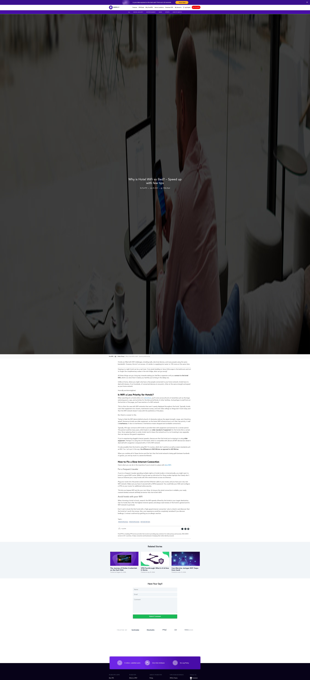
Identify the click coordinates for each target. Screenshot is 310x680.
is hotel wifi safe (145, 522)
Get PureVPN (196, 7)
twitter (185, 529)
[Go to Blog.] (115, 356)
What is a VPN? (133, 678)
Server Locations (159, 7)
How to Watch (177, 12)
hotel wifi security (134, 522)
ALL (129, 12)
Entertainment (151, 12)
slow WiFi (168, 465)
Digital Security (138, 12)
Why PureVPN (149, 7)
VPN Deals (141, 7)
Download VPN (169, 7)
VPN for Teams (173, 678)
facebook (182, 529)
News (160, 12)
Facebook (195, 678)
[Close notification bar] (307, 2)
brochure (148, 398)
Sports (167, 12)
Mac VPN (111, 678)
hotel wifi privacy (123, 522)
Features (134, 7)
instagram (188, 529)
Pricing (151, 678)
